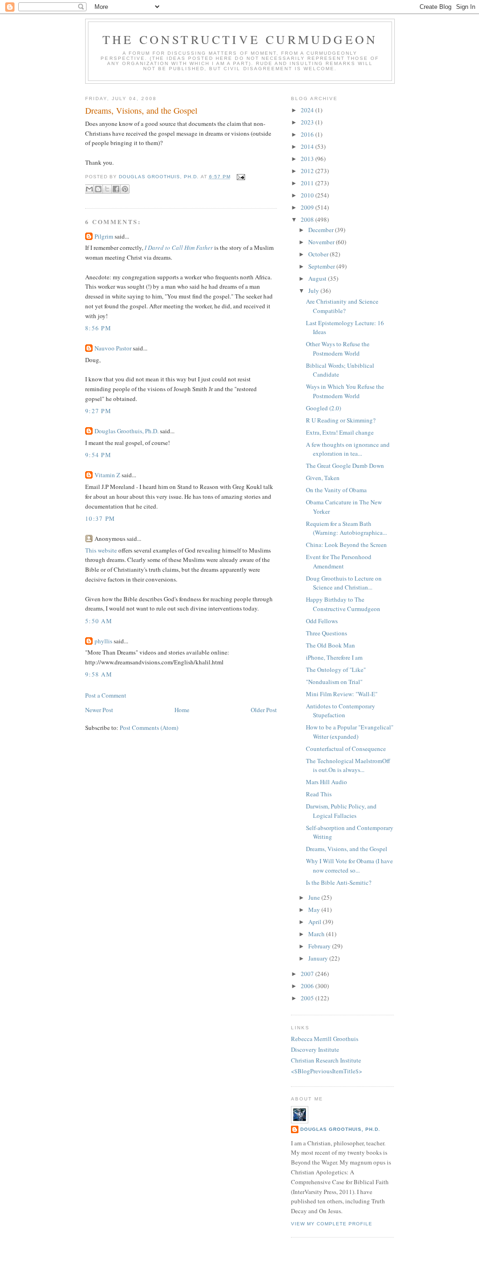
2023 (308, 122)
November (322, 242)
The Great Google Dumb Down (345, 465)
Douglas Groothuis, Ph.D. (126, 431)
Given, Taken (323, 477)
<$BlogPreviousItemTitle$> (326, 1071)
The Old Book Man (330, 645)
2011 (308, 183)
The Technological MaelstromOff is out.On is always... (348, 765)
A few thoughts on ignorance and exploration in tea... (348, 449)
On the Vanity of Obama (336, 490)
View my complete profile (331, 1223)
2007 (308, 973)
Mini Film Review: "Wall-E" (341, 694)
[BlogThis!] (98, 189)
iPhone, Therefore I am (334, 657)
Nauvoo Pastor (112, 348)
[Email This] (89, 189)
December (321, 230)
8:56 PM (98, 328)
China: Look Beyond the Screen (346, 544)
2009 (308, 207)
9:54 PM (98, 455)
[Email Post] (239, 176)
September (322, 266)
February (320, 946)
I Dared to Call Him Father (179, 247)
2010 (308, 195)
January (318, 958)
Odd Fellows (322, 621)
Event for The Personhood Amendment (338, 561)
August (318, 278)
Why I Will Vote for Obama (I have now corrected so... (349, 865)
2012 (308, 171)
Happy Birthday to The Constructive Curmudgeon (343, 604)
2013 (308, 158)
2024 (308, 110)
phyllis (103, 641)
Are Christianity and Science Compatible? (342, 306)
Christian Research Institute (326, 1060)
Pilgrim (103, 236)
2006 (308, 986)
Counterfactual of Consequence (346, 748)
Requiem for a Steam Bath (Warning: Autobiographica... (346, 528)
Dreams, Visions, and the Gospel (346, 849)
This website (101, 550)
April (315, 921)
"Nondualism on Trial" (334, 681)
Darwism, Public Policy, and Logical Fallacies (341, 811)
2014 (308, 146)
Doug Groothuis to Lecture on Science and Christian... (344, 583)
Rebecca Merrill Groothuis (324, 1038)
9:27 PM (98, 411)
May (314, 909)
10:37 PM (100, 518)
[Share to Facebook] (116, 189)
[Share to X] (107, 189)
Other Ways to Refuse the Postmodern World (338, 348)
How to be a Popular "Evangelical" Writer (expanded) (349, 732)
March (317, 934)
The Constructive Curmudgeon (239, 39)
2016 (308, 134)
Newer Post (99, 710)
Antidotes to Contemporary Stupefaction (340, 711)
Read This (319, 794)
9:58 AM (98, 674)
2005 (308, 998)
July (314, 290)
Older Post (264, 710)
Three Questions (326, 633)
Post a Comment (105, 695)
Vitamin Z (107, 475)
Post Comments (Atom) (149, 727)
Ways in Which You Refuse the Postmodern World (345, 391)
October (319, 254)
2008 (308, 219)
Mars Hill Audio (326, 782)
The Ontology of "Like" (336, 669)
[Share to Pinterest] (125, 189)
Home (181, 710)
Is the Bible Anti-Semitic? (338, 882)
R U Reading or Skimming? (341, 420)
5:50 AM (98, 621)
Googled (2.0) (323, 408)
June (314, 897)
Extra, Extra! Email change (340, 432)
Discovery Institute (315, 1049)
